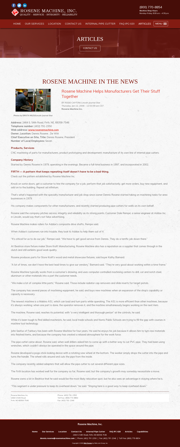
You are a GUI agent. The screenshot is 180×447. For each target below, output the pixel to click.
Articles (128, 431)
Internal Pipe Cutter (95, 431)
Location (62, 431)
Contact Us (90, 48)
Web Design (88, 443)
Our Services (48, 431)
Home (35, 431)
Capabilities (142, 431)
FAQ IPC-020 (115, 431)
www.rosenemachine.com (43, 129)
